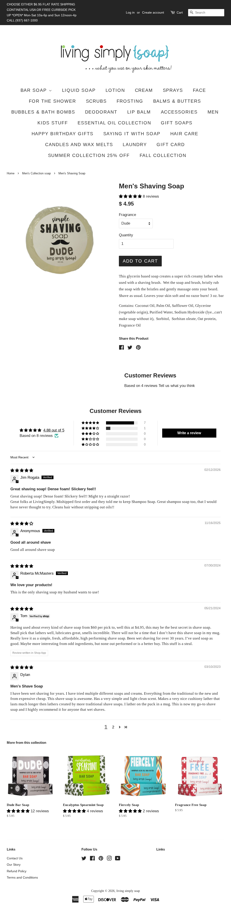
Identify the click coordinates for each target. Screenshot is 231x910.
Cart (180, 12)
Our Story (14, 864)
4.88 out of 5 (53, 430)
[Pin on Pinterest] (138, 348)
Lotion (115, 90)
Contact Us (15, 858)
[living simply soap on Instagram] (109, 859)
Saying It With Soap (132, 133)
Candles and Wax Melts (79, 144)
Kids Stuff (52, 122)
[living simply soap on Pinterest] (100, 859)
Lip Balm (139, 111)
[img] (21, 470)
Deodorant (101, 111)
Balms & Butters (177, 101)
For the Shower (52, 101)
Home (10, 173)
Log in (130, 12)
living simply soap (128, 891)
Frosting (130, 101)
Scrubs (96, 101)
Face (199, 90)
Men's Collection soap (36, 173)
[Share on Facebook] (121, 348)
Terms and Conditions (22, 877)
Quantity (126, 235)
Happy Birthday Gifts (63, 133)
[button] (131, 196)
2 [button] (113, 727)
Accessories (179, 111)
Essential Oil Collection (114, 122)
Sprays (173, 90)
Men (213, 111)
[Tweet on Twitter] (129, 348)
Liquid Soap (79, 90)
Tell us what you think (177, 386)
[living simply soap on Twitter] (83, 859)
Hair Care (184, 133)
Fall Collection (163, 155)
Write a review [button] (189, 433)
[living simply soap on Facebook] (92, 859)
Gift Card (171, 144)
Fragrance (127, 215)
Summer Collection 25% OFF (89, 155)
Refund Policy (16, 871)
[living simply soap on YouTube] (117, 859)
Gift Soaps (176, 122)
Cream (144, 90)
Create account (153, 12)
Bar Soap (35, 90)
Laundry (135, 144)
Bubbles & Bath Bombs (43, 111)
